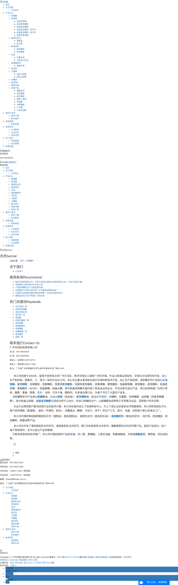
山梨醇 (14, 71)
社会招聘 (15, 143)
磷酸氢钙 (20, 90)
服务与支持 (10, 112)
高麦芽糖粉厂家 (22, 320)
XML (36, 559)
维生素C (14, 82)
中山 (48, 562)
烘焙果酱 (20, 51)
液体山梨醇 (21, 73)
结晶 (162, 380)
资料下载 (15, 115)
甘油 (13, 54)
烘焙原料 (15, 46)
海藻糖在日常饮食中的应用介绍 (29, 284)
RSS (30, 559)
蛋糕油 (20, 40)
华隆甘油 (20, 57)
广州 (34, 562)
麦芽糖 (14, 18)
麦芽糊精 (20, 93)
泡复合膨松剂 (21, 311)
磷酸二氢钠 (21, 99)
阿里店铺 (9, 146)
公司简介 (15, 10)
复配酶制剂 (16, 62)
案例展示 (15, 540)
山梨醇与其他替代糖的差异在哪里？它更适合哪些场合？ (39, 292)
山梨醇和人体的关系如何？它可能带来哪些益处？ (36, 290)
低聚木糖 (15, 85)
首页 (7, 4)
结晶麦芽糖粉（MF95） (27, 32)
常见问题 (15, 135)
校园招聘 (15, 140)
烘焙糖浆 (20, 49)
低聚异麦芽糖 (22, 35)
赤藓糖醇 (20, 104)
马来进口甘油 (22, 60)
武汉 (26, 562)
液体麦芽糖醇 (22, 23)
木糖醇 (14, 79)
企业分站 (13, 559)
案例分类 (15, 543)
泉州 (12, 562)
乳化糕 (20, 43)
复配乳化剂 (16, 37)
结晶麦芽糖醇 (22, 26)
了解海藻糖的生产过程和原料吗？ (29, 287)
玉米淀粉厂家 (21, 306)
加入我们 (9, 137)
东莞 (43, 562)
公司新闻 (15, 129)
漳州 (17, 562)
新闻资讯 (9, 126)
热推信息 (4, 559)
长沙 (30, 562)
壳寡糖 (20, 101)
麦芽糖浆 (19, 334)
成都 (52, 562)
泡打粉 (14, 68)
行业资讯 (15, 132)
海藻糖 (14, 15)
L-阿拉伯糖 (21, 110)
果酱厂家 (19, 336)
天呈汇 (13, 565)
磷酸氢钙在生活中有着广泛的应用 (29, 295)
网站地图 (23, 559)
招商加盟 (9, 121)
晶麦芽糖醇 (100, 396)
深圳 (39, 562)
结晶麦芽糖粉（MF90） (27, 29)
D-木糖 (20, 107)
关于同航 (9, 7)
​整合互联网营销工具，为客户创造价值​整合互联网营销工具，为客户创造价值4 (49, 281)
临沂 (21, 562)
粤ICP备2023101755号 (67, 557)
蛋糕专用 (20, 65)
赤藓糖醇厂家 (21, 331)
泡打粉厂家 (20, 314)
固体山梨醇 (21, 76)
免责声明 (127, 557)
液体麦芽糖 (21, 21)
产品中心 (9, 12)
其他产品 (15, 87)
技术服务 (15, 118)
